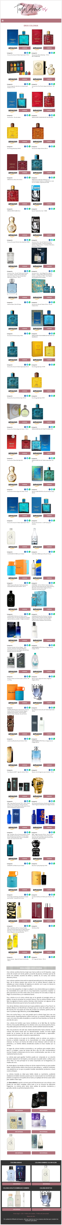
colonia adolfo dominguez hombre (16, 1188)
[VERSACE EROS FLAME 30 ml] (19, 193)
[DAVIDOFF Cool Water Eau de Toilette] (19, 848)
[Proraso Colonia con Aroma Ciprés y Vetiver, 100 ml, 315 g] (19, 661)
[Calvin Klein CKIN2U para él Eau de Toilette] (43, 536)
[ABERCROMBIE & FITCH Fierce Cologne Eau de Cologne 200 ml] (43, 723)
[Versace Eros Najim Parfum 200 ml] (43, 131)
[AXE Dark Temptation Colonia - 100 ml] (43, 1100)
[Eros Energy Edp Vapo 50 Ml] (43, 380)
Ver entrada (19, 1110)
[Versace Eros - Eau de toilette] (19, 100)
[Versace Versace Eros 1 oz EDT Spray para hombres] (43, 505)
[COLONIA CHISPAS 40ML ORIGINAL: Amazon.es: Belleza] (19, 1121)
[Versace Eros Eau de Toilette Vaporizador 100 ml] (19, 37)
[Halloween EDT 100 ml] (43, 1121)
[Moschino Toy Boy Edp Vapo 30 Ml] (43, 848)
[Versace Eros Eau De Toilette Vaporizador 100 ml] (19, 505)
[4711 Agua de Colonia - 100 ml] (43, 942)
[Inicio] (31, 16)
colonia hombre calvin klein (46, 1162)
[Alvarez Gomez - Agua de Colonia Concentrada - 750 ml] (19, 942)
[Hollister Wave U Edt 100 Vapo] (19, 287)
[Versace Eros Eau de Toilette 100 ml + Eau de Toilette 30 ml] (43, 287)
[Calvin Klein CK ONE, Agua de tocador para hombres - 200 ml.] (19, 1142)
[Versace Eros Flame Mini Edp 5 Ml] (19, 443)
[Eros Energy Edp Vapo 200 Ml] (19, 131)
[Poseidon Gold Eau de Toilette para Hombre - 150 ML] (43, 879)
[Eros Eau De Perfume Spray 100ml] (19, 318)
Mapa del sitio (31, 1216)
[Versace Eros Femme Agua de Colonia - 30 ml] (19, 474)
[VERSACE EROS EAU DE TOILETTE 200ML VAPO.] (43, 411)
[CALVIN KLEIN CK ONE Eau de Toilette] (19, 536)
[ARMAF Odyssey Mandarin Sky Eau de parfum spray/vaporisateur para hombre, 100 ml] (19, 567)
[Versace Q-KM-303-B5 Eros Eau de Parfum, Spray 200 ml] (43, 474)
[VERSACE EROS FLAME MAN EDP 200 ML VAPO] (43, 100)
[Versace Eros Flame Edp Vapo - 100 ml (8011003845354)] (43, 37)
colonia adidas (16, 1162)
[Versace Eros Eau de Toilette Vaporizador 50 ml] (19, 349)
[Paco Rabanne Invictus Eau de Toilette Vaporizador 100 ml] (43, 692)
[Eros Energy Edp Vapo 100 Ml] (43, 349)
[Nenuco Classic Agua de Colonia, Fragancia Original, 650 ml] (43, 661)
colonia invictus (46, 1188)
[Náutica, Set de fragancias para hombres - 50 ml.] (43, 754)
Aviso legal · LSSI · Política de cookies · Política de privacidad (31, 1213)
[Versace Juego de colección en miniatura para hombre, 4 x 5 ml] (19, 69)
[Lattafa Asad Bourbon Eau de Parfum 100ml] (19, 723)
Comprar (24, 48)
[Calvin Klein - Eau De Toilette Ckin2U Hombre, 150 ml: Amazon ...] (43, 1142)
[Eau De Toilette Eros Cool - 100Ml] (43, 193)
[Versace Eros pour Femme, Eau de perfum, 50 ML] (19, 224)
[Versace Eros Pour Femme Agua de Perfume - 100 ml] (43, 69)
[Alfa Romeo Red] (43, 910)
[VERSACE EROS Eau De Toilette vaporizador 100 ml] (43, 443)
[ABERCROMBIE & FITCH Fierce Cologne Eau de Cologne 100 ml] (43, 630)
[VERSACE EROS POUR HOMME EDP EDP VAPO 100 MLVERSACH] (43, 318)
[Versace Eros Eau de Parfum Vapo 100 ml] (19, 380)
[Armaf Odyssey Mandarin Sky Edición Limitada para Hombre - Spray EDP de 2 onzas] (19, 879)
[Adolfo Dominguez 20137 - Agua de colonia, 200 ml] (19, 1100)
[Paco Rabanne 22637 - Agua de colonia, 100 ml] (19, 754)
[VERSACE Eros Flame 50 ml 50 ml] (19, 162)
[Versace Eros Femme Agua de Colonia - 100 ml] (19, 411)
